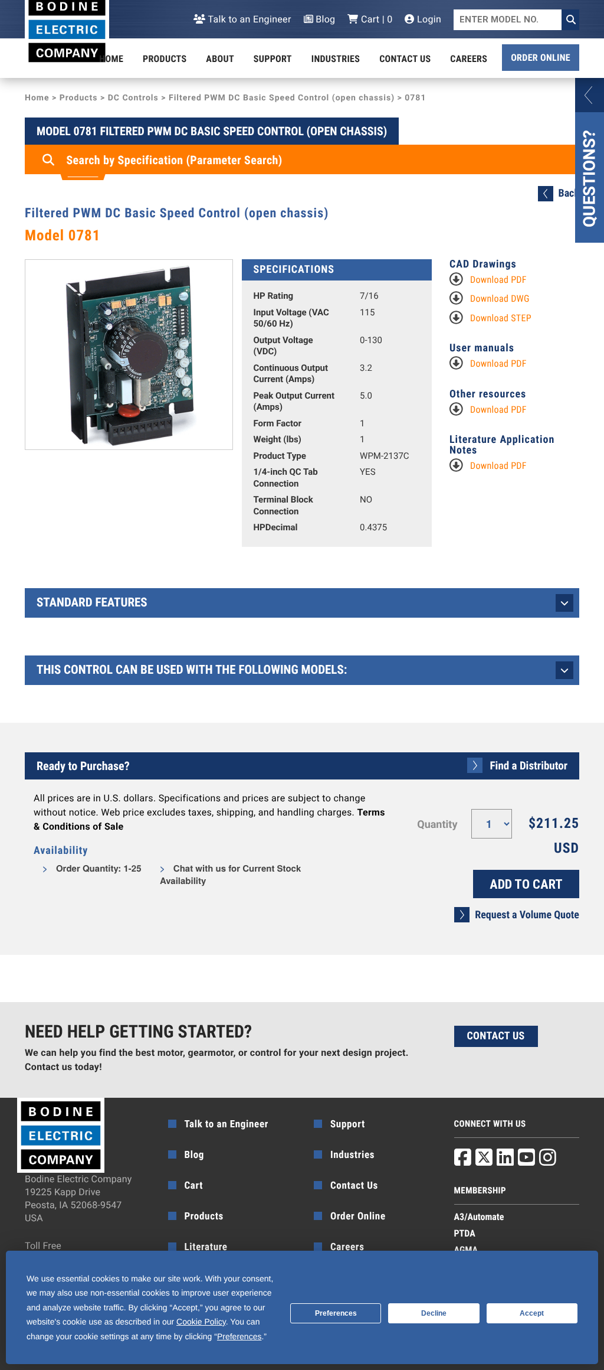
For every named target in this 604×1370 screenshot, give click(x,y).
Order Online (540, 57)
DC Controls (133, 98)
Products (164, 58)
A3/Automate (479, 1216)
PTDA (464, 1233)
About (220, 58)
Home (111, 58)
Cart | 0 (375, 19)
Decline (434, 1313)
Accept (532, 1313)
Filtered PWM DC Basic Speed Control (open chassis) (282, 98)
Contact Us (405, 58)
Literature (206, 1247)
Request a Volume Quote (527, 915)
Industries (335, 58)
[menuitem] (111, 59)
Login (428, 19)
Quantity (437, 824)
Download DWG (500, 298)
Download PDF (498, 279)
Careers (468, 58)
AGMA (466, 1249)
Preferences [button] (239, 1336)
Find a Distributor (528, 765)
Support (273, 58)
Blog (324, 19)
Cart (194, 1186)
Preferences (336, 1313)
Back (569, 193)
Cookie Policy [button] (201, 1321)
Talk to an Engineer (248, 19)
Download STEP (500, 318)
